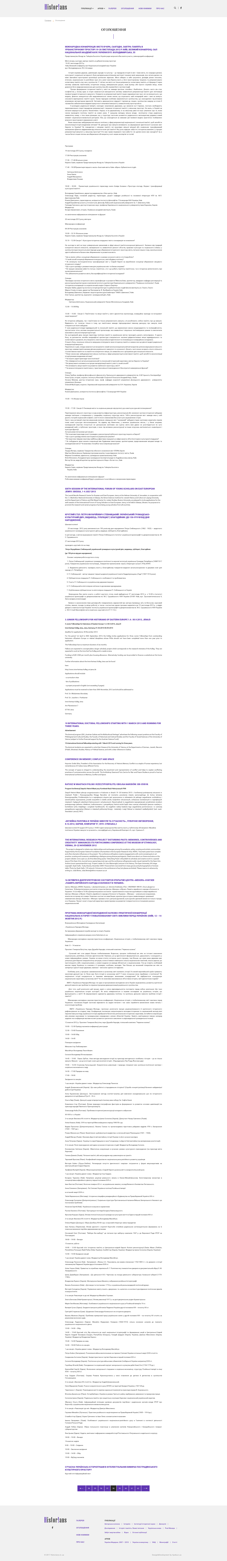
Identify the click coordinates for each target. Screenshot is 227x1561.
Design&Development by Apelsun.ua (166, 1555)
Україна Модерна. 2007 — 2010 (117, 1542)
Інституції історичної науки (144, 1524)
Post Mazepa (170, 1528)
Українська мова (154, 1528)
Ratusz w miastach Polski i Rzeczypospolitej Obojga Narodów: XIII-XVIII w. (106, 784)
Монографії (163, 1542)
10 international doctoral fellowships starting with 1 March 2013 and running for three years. (113, 724)
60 (126, 1488)
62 (138, 1488)
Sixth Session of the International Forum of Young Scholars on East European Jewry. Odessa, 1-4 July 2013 (110, 490)
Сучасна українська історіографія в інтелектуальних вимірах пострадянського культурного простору (111, 1468)
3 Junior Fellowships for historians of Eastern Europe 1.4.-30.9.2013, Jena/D (108, 619)
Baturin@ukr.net (82, 610)
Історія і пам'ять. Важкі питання (131, 1528)
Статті (174, 1542)
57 (107, 1488)
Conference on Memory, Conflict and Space (89, 759)
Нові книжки (145, 8)
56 (101, 1488)
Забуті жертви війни (112, 1532)
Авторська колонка (112, 1524)
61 (132, 1488)
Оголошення (127, 8)
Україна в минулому (140, 1542)
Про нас (160, 8)
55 (95, 1488)
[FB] (181, 8)
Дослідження (110, 1528)
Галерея (112, 8)
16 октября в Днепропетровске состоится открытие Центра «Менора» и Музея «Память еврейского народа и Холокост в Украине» (109, 881)
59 (120, 1488)
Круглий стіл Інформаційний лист (78, 1474)
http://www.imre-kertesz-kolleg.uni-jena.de (80, 669)
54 (89, 1488)
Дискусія (162, 1524)
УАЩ (154, 1542)
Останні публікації (139, 1532)
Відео (126, 1532)
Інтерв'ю (127, 1524)
